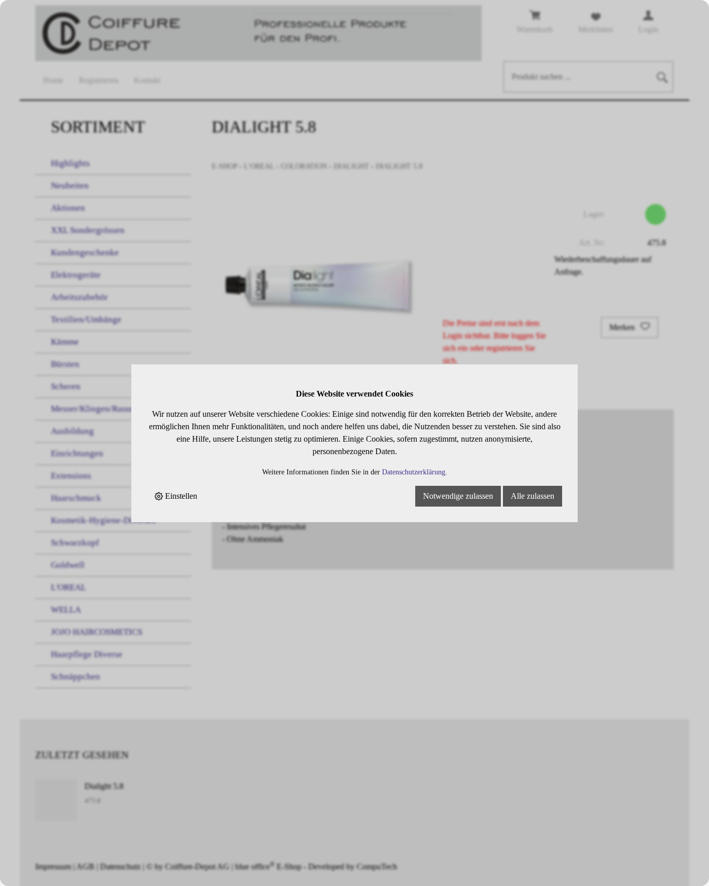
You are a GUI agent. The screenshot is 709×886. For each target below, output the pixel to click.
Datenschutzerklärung (413, 472)
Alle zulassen (532, 496)
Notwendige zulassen (458, 496)
